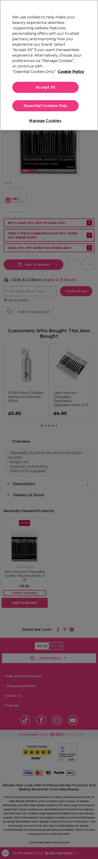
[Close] (91, 7)
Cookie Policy (71, 72)
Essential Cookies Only (45, 106)
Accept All (45, 87)
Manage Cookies (45, 121)
